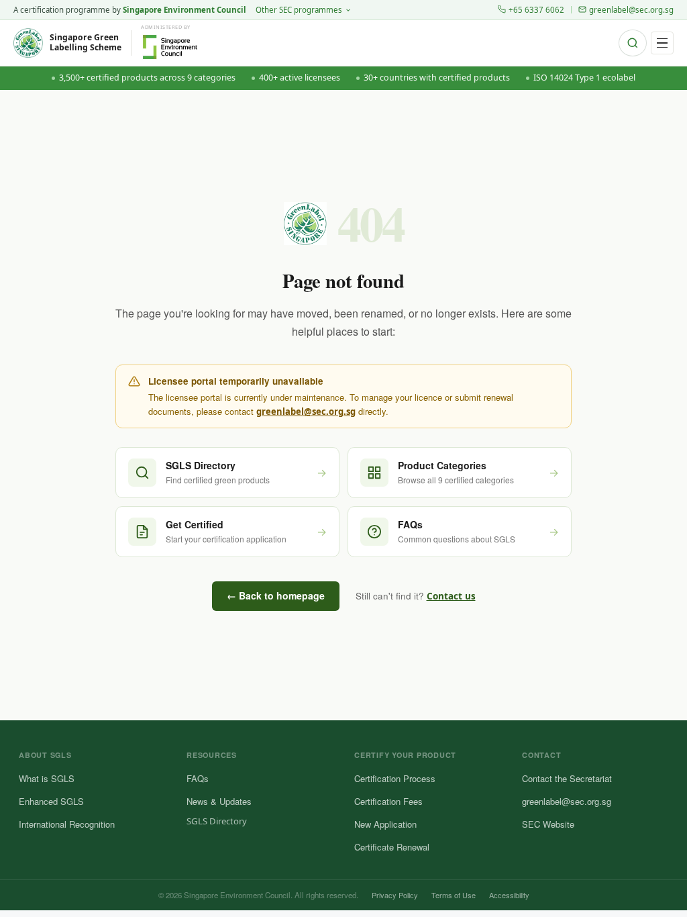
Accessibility (509, 894)
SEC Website (548, 824)
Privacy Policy (395, 894)
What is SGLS (46, 778)
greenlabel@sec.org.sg (631, 10)
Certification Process (394, 778)
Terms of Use (453, 894)
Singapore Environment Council (184, 10)
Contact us (451, 596)
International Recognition (67, 824)
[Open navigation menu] (662, 43)
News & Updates (219, 801)
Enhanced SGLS (51, 801)
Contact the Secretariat (567, 778)
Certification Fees (388, 801)
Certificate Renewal (391, 846)
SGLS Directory (217, 821)
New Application (385, 824)
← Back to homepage (276, 595)
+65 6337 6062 (536, 10)
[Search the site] (633, 43)
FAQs (198, 778)
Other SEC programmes (299, 10)
